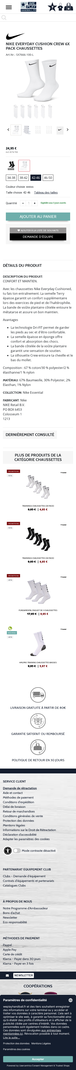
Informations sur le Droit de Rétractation (29, 830)
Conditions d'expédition (19, 802)
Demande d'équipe (38, 237)
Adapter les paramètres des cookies (26, 839)
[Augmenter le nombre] (35, 203)
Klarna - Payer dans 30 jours (22, 959)
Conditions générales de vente (23, 816)
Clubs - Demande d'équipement (24, 876)
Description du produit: (23, 276)
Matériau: (11, 380)
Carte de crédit (12, 954)
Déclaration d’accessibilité (19, 834)
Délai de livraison (14, 807)
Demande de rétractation (20, 788)
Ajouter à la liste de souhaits (39, 230)
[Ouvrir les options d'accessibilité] (8, 851)
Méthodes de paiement (19, 797)
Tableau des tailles (46, 192)
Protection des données (18, 821)
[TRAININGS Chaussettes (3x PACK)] (38, 492)
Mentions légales (14, 825)
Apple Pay (9, 949)
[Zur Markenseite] (15, 37)
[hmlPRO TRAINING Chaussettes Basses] (38, 648)
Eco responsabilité (15, 922)
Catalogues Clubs (14, 885)
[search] (38, 17)
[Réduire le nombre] (23, 203)
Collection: (12, 392)
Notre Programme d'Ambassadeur (25, 908)
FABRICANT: (11, 400)
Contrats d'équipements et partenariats (28, 881)
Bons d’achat (12, 913)
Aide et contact (13, 793)
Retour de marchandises (19, 811)
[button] (9, 7)
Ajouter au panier (38, 216)
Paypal (7, 945)
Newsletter (10, 917)
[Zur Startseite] (29, 7)
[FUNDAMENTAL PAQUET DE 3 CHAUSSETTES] (38, 596)
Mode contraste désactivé (39, 850)
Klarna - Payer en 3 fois (18, 963)
